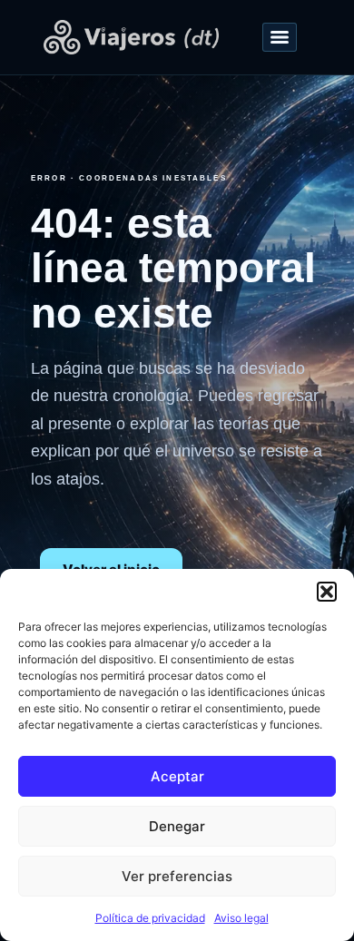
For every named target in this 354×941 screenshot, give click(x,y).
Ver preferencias (177, 876)
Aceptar (177, 776)
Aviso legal (241, 918)
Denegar (177, 826)
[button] (327, 592)
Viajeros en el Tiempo (132, 37)
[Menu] (279, 37)
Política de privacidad (150, 918)
